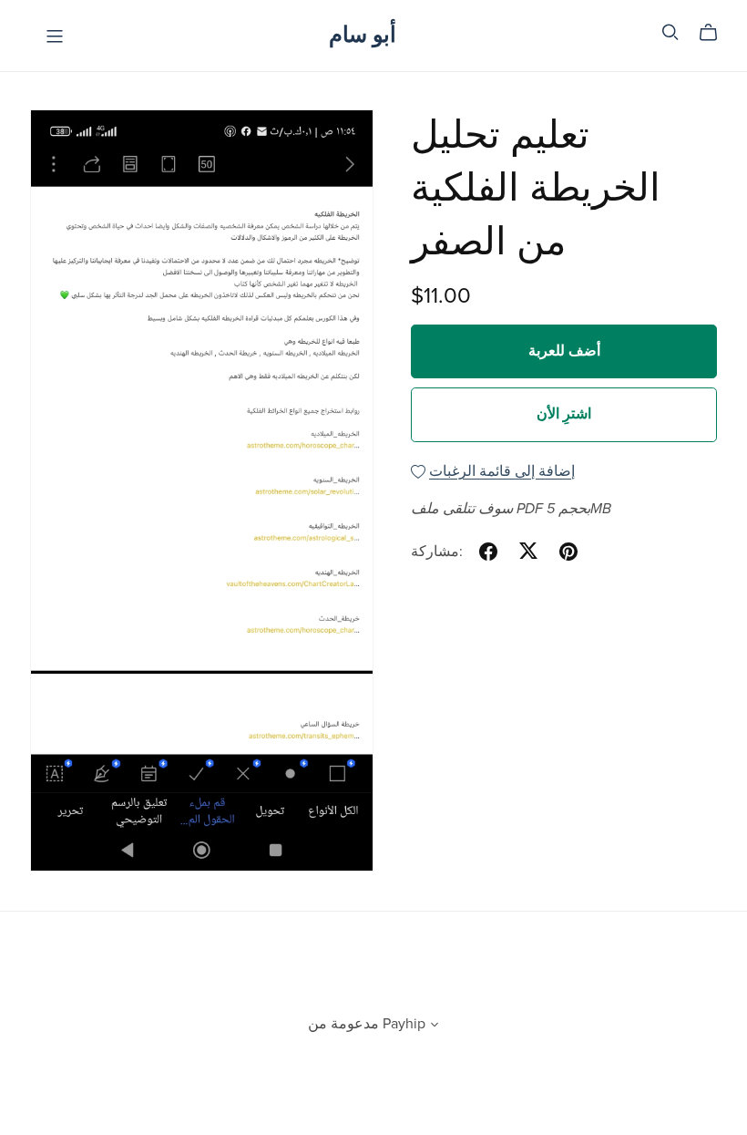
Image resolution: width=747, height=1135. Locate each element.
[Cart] (715, 33)
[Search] (670, 32)
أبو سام (362, 35)
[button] (434, 1026)
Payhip (404, 1024)
